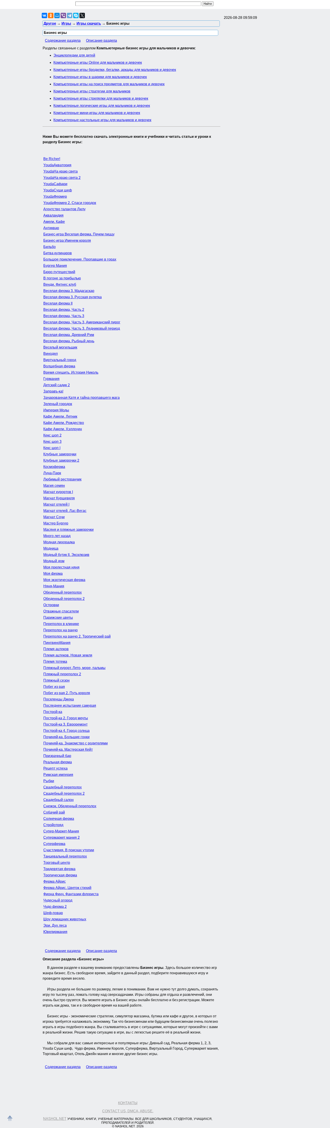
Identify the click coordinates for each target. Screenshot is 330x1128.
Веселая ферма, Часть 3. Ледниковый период (81, 328)
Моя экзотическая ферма (64, 580)
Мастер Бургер (55, 523)
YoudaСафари (55, 184)
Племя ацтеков (56, 649)
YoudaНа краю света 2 (62, 178)
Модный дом (53, 561)
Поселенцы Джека (58, 699)
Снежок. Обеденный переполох (69, 806)
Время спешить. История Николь (70, 372)
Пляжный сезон (56, 680)
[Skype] (76, 15)
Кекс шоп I (51, 448)
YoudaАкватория (57, 165)
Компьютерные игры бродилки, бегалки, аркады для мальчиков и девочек (114, 70)
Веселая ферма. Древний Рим (68, 335)
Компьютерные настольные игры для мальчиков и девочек (102, 120)
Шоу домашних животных (64, 919)
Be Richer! (51, 159)
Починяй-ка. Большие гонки (66, 737)
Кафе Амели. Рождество (63, 423)
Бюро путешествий (59, 272)
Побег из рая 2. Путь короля (66, 693)
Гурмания (51, 379)
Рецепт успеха (55, 768)
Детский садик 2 (56, 385)
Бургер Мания (55, 266)
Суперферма (54, 844)
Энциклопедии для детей (74, 55)
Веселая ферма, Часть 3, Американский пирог (81, 322)
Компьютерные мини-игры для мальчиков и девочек (96, 113)
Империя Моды (56, 410)
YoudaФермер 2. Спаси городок (69, 203)
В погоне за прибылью (62, 278)
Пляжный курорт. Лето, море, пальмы (74, 668)
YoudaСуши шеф (57, 190)
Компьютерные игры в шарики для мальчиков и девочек (100, 77)
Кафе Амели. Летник (60, 416)
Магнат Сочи (54, 517)
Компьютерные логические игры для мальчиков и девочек (101, 106)
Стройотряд (53, 825)
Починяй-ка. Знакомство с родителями (75, 743)
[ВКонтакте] (44, 15)
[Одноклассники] (50, 15)
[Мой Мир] (57, 15)
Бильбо (49, 247)
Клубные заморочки (59, 454)
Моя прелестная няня (61, 567)
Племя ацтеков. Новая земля (67, 655)
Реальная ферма (57, 762)
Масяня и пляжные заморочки (68, 529)
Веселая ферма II (58, 303)
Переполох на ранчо (60, 630)
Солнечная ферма (58, 819)
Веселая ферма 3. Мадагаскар (68, 291)
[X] (82, 15)
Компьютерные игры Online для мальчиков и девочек (97, 62)
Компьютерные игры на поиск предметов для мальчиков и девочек (109, 84)
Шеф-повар (53, 913)
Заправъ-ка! (53, 391)
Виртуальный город (59, 360)
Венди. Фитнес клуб (59, 284)
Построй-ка (52, 712)
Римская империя (58, 775)
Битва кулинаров (57, 253)
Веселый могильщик (60, 347)
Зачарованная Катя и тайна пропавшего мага (81, 397)
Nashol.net (54, 1119)
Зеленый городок (57, 404)
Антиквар (51, 228)
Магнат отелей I (56, 504)
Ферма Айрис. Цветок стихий (67, 888)
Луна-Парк (52, 473)
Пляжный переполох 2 (62, 674)
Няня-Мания (53, 586)
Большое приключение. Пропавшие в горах (79, 259)
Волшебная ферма (59, 366)
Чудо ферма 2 (55, 907)
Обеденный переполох (62, 592)
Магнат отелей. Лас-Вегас (64, 511)
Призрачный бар (57, 756)
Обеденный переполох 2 (64, 599)
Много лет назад (56, 536)
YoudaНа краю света (60, 171)
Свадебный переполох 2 (64, 793)
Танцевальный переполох (65, 856)
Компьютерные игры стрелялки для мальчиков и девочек (100, 98)
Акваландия (53, 215)
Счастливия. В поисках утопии (68, 850)
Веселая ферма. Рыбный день (68, 341)
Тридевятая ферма (59, 869)
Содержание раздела (63, 40)
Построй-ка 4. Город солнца (66, 731)
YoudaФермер (55, 196)
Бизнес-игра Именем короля (67, 240)
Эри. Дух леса (55, 925)
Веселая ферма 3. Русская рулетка (72, 297)
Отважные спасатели (61, 611)
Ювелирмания (55, 932)
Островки (51, 605)
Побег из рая (54, 687)
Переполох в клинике (61, 624)
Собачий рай (54, 812)
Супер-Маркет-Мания (61, 831)
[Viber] (63, 15)
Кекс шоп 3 (52, 441)
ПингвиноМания (56, 643)
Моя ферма (53, 573)
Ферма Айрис (54, 881)
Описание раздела (101, 40)
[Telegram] (69, 15)
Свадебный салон (58, 800)
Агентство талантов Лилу (64, 209)
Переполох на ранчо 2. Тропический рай (77, 636)
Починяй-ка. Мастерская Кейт (68, 749)
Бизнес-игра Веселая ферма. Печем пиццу (78, 234)
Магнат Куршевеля (59, 498)
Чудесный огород (57, 900)
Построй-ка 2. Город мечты (65, 718)
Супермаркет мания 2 (61, 837)
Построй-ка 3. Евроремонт (65, 724)
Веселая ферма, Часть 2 (63, 310)
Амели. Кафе (54, 222)
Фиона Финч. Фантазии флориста (71, 894)
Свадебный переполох (62, 787)
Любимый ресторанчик (62, 479)
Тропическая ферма (60, 875)
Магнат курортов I (58, 492)
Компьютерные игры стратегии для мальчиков (91, 91)
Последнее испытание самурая (69, 705)
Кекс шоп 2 (52, 435)
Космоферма (54, 467)
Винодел (50, 354)
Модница (50, 548)
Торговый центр (56, 863)
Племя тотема (55, 661)
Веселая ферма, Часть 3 (63, 316)
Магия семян (54, 485)
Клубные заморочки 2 (61, 460)
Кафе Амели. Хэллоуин (62, 429)
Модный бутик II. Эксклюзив (66, 555)
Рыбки (48, 781)
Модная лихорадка (59, 542)
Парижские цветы (58, 617)
